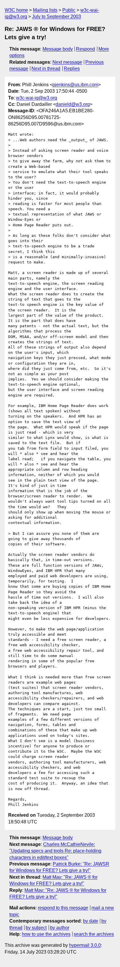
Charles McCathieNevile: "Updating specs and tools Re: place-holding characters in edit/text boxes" (55, 851)
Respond (85, 48)
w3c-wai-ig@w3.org (36, 97)
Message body (58, 48)
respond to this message (63, 907)
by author (59, 927)
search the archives (94, 934)
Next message (67, 62)
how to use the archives (46, 934)
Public (68, 10)
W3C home (16, 10)
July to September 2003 (56, 16)
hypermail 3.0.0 (85, 945)
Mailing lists (45, 10)
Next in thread (45, 68)
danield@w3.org (73, 104)
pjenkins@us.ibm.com (75, 84)
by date (90, 920)
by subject (36, 927)
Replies (72, 68)
